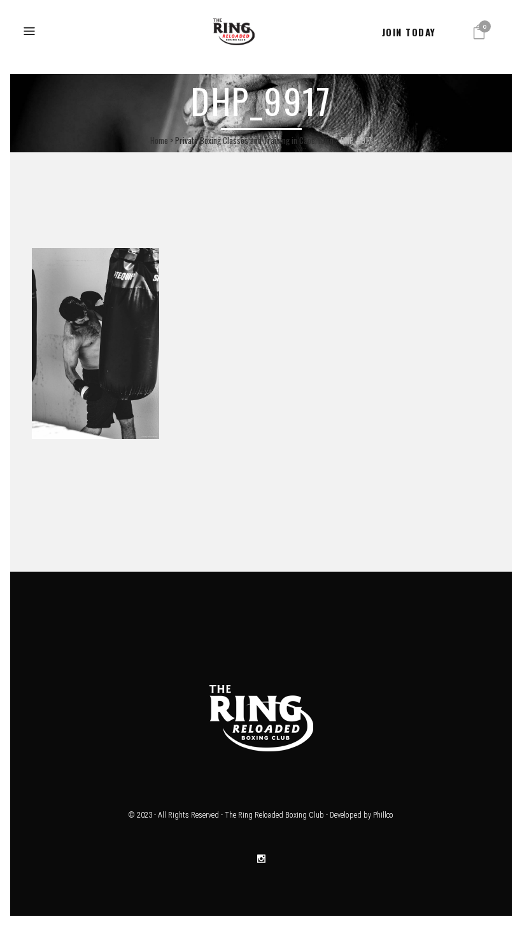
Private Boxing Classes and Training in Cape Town (254, 140)
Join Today (409, 32)
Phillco (383, 815)
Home (159, 140)
